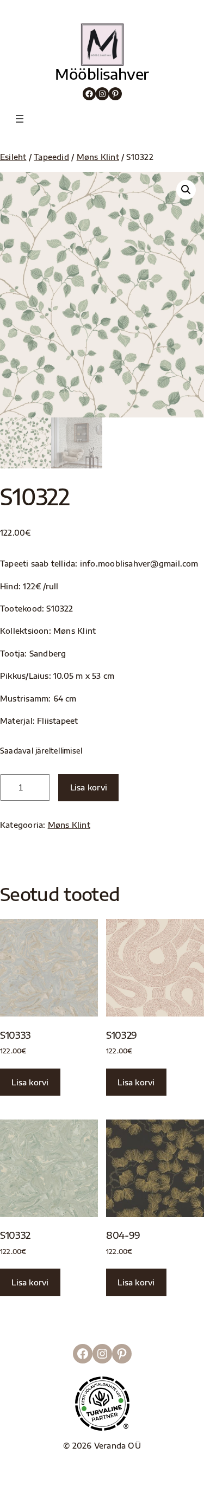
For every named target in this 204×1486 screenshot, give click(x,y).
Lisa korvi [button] (29, 1082)
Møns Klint (98, 157)
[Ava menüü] (19, 118)
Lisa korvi (88, 787)
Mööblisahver (102, 74)
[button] (186, 190)
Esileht (13, 157)
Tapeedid (51, 157)
